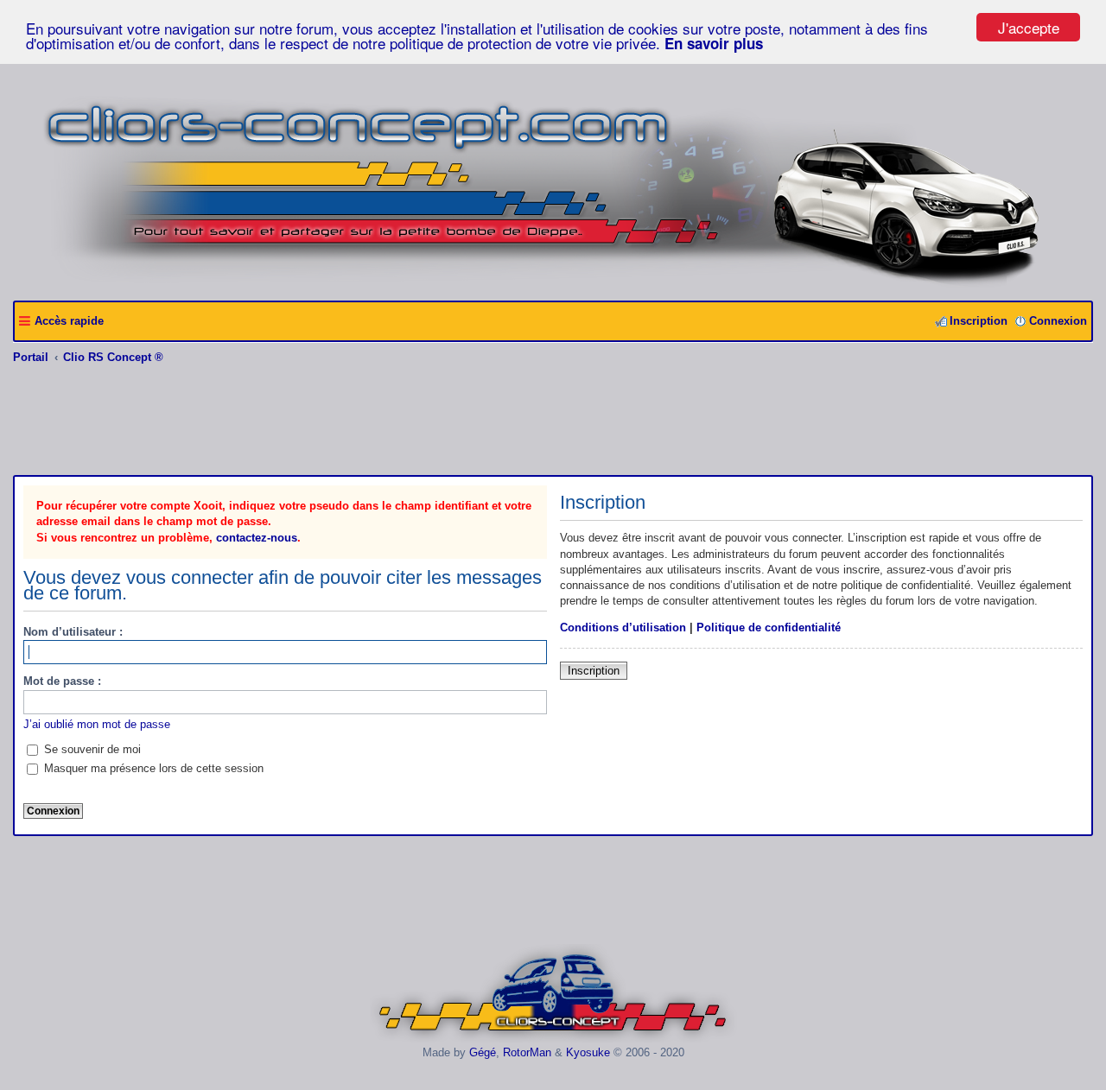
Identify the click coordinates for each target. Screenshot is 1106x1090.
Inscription (594, 670)
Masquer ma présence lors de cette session (152, 768)
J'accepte (1028, 27)
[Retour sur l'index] (553, 1039)
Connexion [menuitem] (1058, 320)
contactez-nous (256, 537)
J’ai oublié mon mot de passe (96, 724)
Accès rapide (69, 320)
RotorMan (527, 1052)
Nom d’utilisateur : (73, 631)
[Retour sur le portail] (553, 281)
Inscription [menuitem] (978, 320)
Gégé (482, 1052)
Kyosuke (588, 1052)
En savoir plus (713, 43)
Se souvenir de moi (91, 749)
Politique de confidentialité (768, 627)
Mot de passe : (62, 681)
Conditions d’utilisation (623, 627)
